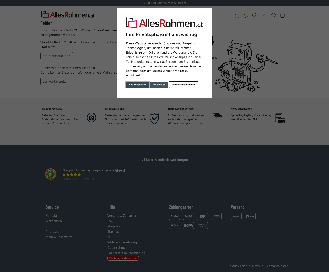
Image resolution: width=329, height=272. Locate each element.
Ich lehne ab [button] (159, 84)
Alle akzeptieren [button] (137, 84)
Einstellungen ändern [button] (183, 84)
